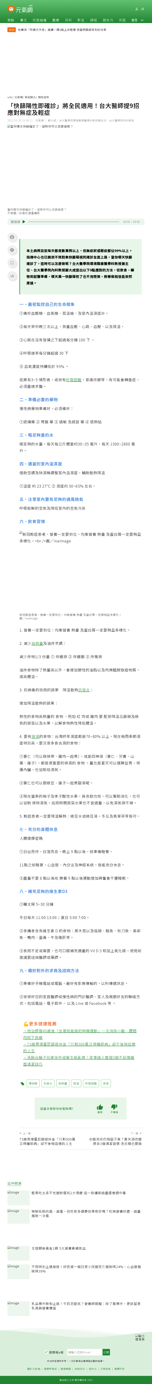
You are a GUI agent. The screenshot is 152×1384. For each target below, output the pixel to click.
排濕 (35, 736)
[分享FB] (12, 237)
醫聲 (134, 20)
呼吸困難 (74, 379)
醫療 (55, 20)
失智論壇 (40, 20)
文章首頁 (105, 1369)
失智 (122, 20)
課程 (93, 20)
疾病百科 (80, 1369)
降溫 (76, 1083)
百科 (68, 20)
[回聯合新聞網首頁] (11, 9)
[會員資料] (136, 9)
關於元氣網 (33, 1369)
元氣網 (18, 97)
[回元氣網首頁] (24, 9)
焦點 (10, 20)
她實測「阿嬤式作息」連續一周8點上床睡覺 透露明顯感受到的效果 (62, 30)
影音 (81, 20)
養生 (23, 20)
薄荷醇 (33, 1083)
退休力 (108, 20)
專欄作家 (119, 1369)
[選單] (142, 9)
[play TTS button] (24, 221)
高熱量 (37, 643)
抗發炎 (84, 689)
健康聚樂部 (50, 1369)
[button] (142, 20)
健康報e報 (56, 1352)
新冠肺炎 (30, 97)
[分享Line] (12, 250)
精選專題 (66, 1369)
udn (9, 97)
